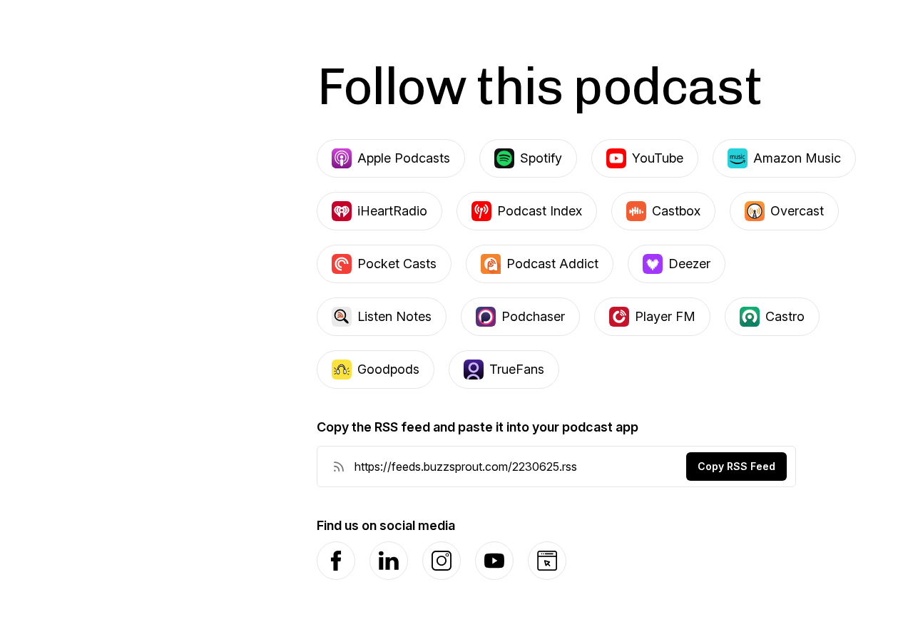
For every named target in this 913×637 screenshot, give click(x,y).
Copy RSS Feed (736, 466)
